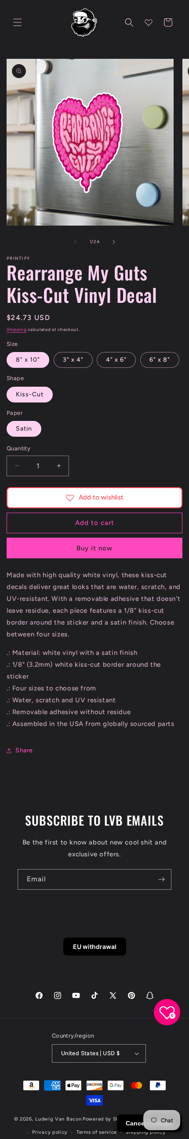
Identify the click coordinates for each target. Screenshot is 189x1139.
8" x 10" (28, 359)
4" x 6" (116, 359)
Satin (24, 428)
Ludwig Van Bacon (58, 1119)
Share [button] (24, 750)
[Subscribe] (161, 879)
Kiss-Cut (30, 394)
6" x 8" (159, 359)
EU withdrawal (94, 946)
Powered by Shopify (107, 1119)
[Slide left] (75, 242)
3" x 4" (73, 359)
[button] (17, 22)
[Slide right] (114, 242)
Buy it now (94, 548)
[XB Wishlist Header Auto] (148, 22)
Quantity (18, 448)
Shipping (17, 329)
